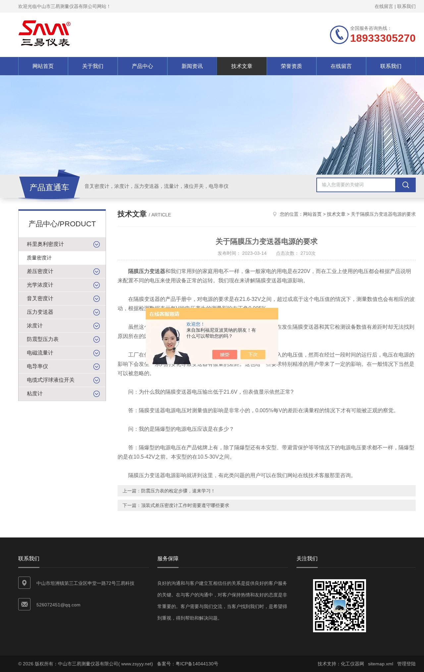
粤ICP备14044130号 (197, 663)
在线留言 (384, 6)
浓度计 (35, 325)
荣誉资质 (291, 66)
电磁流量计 (40, 353)
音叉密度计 (40, 298)
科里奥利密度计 (45, 244)
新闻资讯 (192, 66)
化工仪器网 (352, 663)
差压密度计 (40, 271)
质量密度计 (39, 257)
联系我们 (406, 6)
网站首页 (43, 66)
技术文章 (241, 66)
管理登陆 (406, 663)
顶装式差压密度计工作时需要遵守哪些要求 (185, 505)
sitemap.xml (380, 663)
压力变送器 (40, 312)
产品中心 (142, 66)
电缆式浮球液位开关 (51, 380)
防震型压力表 (43, 339)
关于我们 (92, 66)
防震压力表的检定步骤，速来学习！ (178, 490)
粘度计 (35, 393)
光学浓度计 (40, 285)
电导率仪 (37, 366)
